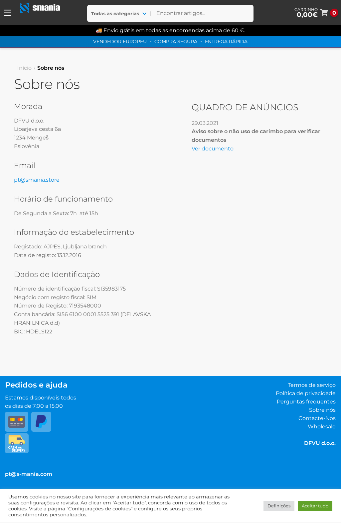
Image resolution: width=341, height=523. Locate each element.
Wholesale (322, 426)
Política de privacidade (306, 393)
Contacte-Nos (317, 418)
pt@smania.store (37, 180)
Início (24, 68)
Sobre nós (322, 410)
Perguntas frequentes (306, 401)
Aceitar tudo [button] (315, 505)
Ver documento (213, 148)
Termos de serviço (312, 385)
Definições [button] (278, 505)
